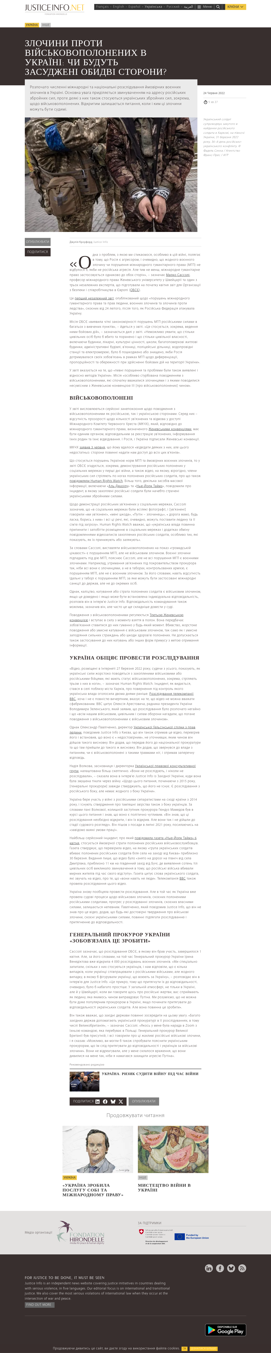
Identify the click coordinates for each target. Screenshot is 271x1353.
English (118, 7)
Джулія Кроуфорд (81, 242)
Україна (32, 25)
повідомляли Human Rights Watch (96, 481)
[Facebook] (220, 1268)
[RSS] (242, 1268)
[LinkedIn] (209, 1268)
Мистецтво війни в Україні (164, 1187)
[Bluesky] (231, 1268)
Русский (173, 7)
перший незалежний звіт (94, 298)
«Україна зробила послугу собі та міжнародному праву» (93, 1189)
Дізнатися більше (203, 1348)
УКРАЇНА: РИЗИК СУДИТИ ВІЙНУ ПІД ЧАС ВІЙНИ (150, 1073)
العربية (188, 7)
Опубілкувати (37, 242)
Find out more (38, 1305)
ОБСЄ (134, 290)
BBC (183, 878)
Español (134, 7)
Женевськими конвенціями (170, 429)
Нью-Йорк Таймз (149, 486)
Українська (153, 7)
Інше (46, 25)
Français (102, 7)
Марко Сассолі (178, 275)
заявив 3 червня (92, 447)
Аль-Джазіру (118, 486)
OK (184, 1348)
